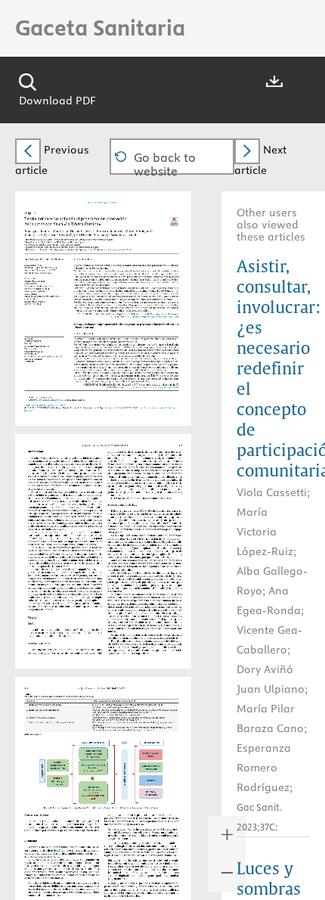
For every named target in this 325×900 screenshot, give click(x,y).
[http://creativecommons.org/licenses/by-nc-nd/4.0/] (157, 316)
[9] (98, 544)
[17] (117, 597)
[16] (102, 629)
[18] (124, 643)
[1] (39, 482)
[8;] (59, 538)
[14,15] (71, 602)
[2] (55, 488)
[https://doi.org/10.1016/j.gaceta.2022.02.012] (43, 403)
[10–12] (66, 565)
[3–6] (59, 507)
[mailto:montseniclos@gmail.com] (56, 398)
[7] (43, 516)
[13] (94, 593)
